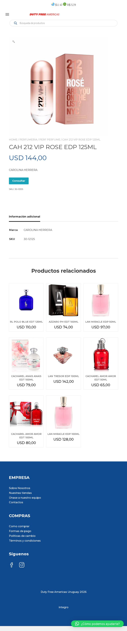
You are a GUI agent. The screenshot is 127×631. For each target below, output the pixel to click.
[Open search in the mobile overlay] (63, 23)
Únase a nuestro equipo (25, 497)
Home (13, 139)
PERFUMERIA (28, 139)
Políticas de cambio (22, 535)
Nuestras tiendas (20, 492)
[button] (13, 41)
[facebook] (11, 565)
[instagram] (21, 565)
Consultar (18, 180)
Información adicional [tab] (24, 216)
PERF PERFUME (49, 139)
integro (63, 607)
